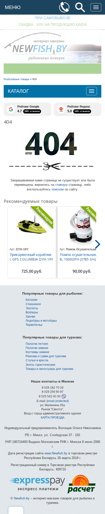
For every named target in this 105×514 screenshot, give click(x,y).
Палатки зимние (37, 348)
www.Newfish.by (55, 453)
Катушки (31, 299)
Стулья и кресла (37, 360)
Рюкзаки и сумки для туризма (46, 356)
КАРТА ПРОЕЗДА (52, 417)
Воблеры (32, 312)
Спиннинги (33, 304)
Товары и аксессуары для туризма (49, 369)
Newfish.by (22, 498)
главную (61, 185)
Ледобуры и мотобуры (41, 320)
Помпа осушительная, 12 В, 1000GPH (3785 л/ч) (81, 257)
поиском (58, 189)
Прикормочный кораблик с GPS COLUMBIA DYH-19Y (31, 257)
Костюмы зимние (37, 352)
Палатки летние (37, 344)
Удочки (30, 316)
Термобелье (34, 325)
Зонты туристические (40, 364)
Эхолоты (32, 308)
